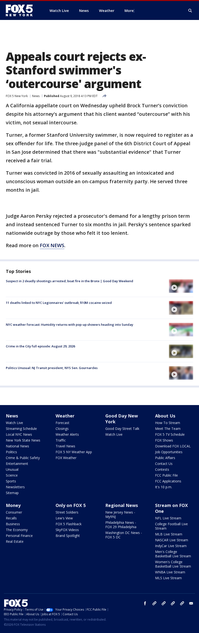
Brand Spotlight (68, 535)
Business (13, 524)
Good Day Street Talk (122, 428)
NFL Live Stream (168, 518)
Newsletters (15, 487)
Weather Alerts (67, 434)
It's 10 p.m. (163, 487)
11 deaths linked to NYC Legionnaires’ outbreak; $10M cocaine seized (59, 302)
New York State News (23, 440)
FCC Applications (168, 481)
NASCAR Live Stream (171, 540)
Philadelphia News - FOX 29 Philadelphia (120, 524)
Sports (11, 481)
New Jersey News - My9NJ (120, 514)
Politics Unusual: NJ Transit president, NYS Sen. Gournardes (52, 368)
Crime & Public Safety (23, 457)
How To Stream (167, 422)
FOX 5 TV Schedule (170, 434)
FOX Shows (164, 440)
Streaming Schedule (21, 428)
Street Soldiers (67, 512)
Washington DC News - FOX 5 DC (123, 534)
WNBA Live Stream (170, 572)
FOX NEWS (52, 245)
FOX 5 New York (17, 96)
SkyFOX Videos (67, 529)
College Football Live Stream (171, 526)
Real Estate (15, 541)
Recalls (11, 518)
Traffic (61, 440)
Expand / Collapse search (190, 11)
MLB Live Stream (168, 534)
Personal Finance (19, 535)
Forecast (62, 422)
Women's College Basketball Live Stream (173, 564)
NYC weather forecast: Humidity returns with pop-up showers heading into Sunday (69, 324)
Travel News (65, 446)
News (36, 96)
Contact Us (164, 463)
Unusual (12, 469)
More (129, 10)
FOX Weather (66, 457)
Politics (11, 452)
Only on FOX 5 (71, 505)
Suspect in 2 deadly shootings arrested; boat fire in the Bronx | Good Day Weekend (69, 281)
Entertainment (17, 463)
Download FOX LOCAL (173, 446)
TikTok (163, 603)
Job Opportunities (168, 452)
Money (13, 505)
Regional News (121, 505)
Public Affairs (165, 457)
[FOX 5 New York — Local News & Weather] (22, 10)
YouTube (173, 603)
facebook (145, 603)
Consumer (14, 512)
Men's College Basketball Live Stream (173, 553)
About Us (165, 416)
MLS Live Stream (168, 578)
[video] (181, 286)
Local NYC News (19, 434)
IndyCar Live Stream (171, 545)
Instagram (154, 603)
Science (12, 475)
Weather (65, 416)
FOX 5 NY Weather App (74, 452)
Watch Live (14, 422)
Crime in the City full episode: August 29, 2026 (40, 346)
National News (17, 446)
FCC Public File (166, 475)
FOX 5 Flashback (69, 524)
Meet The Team (168, 428)
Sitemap (12, 492)
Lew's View (64, 518)
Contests (162, 469)
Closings (62, 428)
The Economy (17, 529)
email (191, 603)
